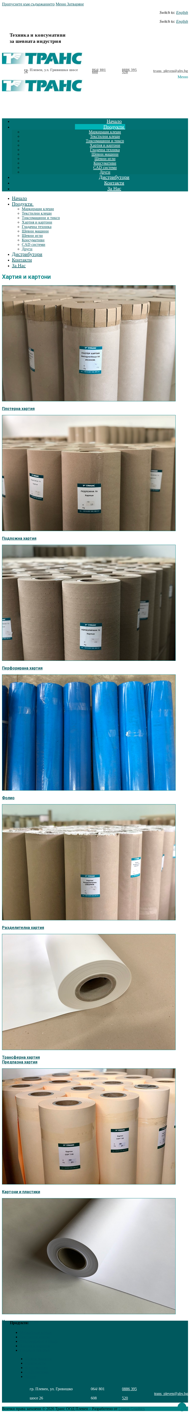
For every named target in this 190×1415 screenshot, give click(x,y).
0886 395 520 (129, 71)
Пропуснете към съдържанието (28, 4)
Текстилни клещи (35, 1337)
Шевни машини (38, 1359)
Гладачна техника (34, 1350)
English (182, 12)
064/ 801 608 (99, 71)
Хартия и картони (35, 1346)
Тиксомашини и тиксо (39, 1341)
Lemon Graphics (132, 1409)
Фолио (8, 798)
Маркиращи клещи (36, 1332)
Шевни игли (35, 1363)
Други (30, 1376)
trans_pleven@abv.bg (170, 71)
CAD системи (36, 1372)
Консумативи (36, 1367)
